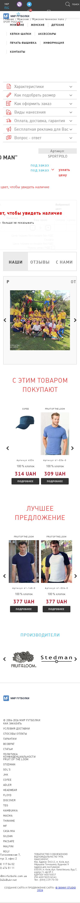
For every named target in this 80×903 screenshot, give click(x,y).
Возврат (9, 744)
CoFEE (7, 779)
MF (5, 825)
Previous (5, 320)
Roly (6, 851)
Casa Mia (9, 831)
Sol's (6, 769)
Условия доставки (16, 728)
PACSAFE (8, 841)
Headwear (10, 790)
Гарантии (10, 738)
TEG (5, 805)
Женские (38, 25)
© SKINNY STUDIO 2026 (56, 889)
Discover (9, 800)
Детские (57, 25)
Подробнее (25, 481)
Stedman (9, 764)
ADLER (7, 784)
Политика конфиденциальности (19, 755)
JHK (5, 774)
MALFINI (8, 846)
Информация (54, 43)
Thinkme (9, 820)
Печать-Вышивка (23, 43)
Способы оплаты (15, 733)
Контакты (17, 52)
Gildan (8, 836)
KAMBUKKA (10, 810)
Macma (7, 815)
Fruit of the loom (16, 759)
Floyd (7, 795)
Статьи (8, 749)
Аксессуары (47, 34)
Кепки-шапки (20, 34)
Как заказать (12, 723)
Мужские (17, 25)
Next (75, 320)
